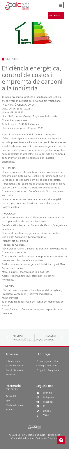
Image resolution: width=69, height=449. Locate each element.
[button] (60, 5)
